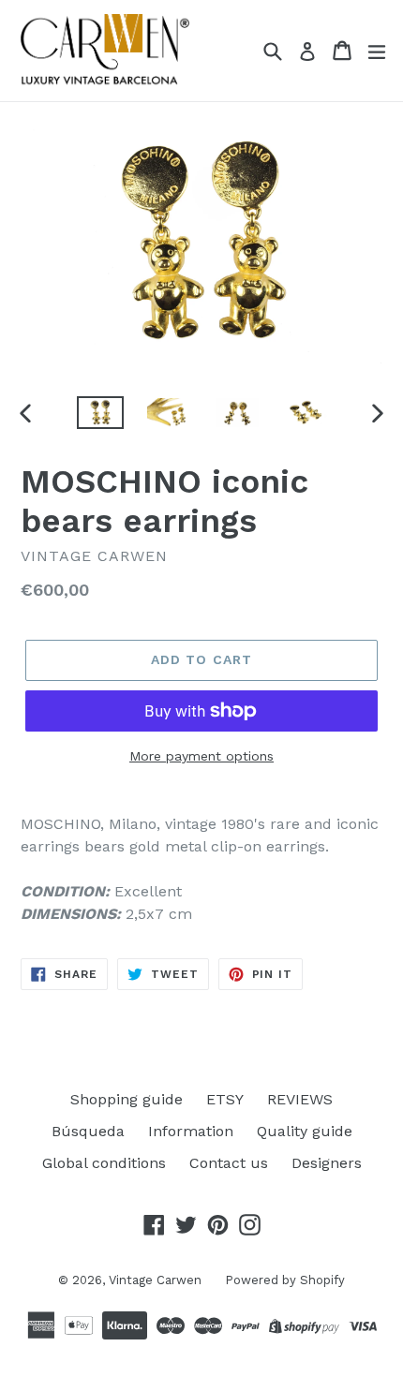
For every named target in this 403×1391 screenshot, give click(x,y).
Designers (326, 1163)
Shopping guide (126, 1099)
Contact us (228, 1163)
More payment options (201, 755)
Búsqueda (88, 1131)
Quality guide (304, 1131)
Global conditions (104, 1163)
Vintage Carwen (155, 1280)
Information (190, 1131)
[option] (100, 413)
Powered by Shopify (285, 1280)
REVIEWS (300, 1099)
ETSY (225, 1099)
